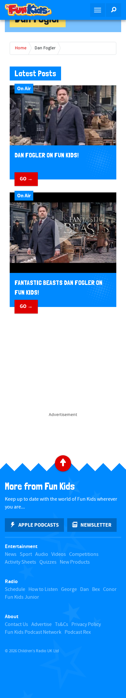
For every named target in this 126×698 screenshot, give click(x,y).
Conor (110, 589)
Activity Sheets (20, 562)
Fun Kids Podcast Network (33, 632)
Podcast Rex (78, 632)
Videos (58, 554)
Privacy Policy (86, 624)
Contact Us (16, 624)
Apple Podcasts (38, 525)
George (69, 589)
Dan (84, 589)
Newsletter (95, 525)
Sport (26, 554)
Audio (41, 554)
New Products (75, 562)
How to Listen (43, 589)
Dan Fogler (45, 48)
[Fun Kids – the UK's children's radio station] (31, 9)
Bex (96, 589)
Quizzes (48, 562)
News (10, 554)
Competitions (84, 554)
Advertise (41, 624)
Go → (26, 178)
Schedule (15, 589)
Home (20, 48)
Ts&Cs (61, 624)
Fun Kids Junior (22, 597)
